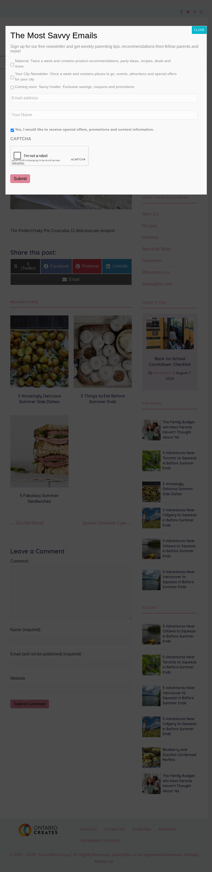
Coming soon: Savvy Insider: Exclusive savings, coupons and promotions (74, 87)
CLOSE (199, 30)
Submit (20, 178)
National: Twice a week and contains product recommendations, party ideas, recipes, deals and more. (93, 63)
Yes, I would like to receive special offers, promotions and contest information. (84, 129)
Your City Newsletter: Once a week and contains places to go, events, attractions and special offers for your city (96, 76)
